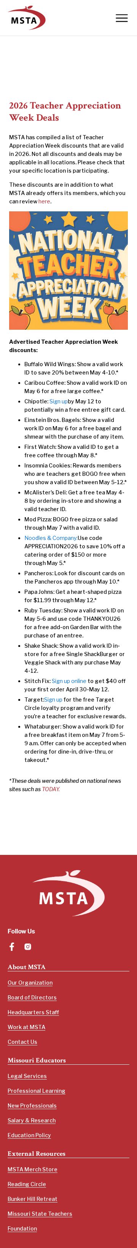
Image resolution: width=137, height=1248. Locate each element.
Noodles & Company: (51, 538)
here (44, 201)
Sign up (58, 401)
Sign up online (69, 681)
